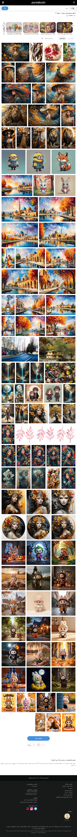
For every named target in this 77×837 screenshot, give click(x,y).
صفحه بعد (38, 738)
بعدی (34, 745)
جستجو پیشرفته (49, 38)
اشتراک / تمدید (68, 793)
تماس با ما (34, 786)
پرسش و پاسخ (68, 791)
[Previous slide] (72, 25)
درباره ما (70, 788)
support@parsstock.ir (31, 794)
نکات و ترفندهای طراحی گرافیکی (64, 797)
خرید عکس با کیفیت (67, 786)
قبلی (43, 745)
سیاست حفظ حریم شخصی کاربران (28, 802)
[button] (56, 784)
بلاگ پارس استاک (68, 795)
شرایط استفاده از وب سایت (30, 800)
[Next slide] (3, 25)
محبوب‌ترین (71, 38)
